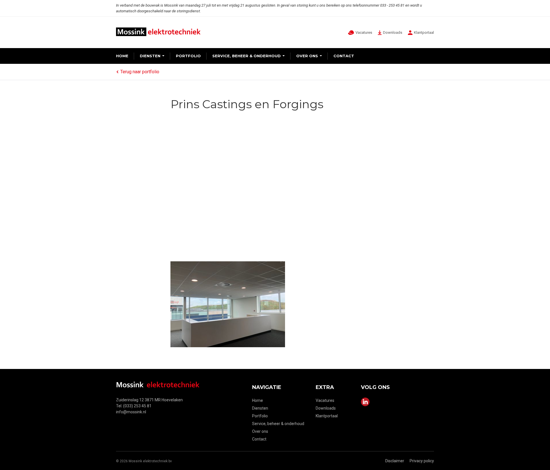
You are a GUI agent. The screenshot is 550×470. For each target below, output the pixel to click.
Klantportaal (327, 416)
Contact (343, 56)
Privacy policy (422, 461)
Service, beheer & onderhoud (246, 56)
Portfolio (188, 56)
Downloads (326, 408)
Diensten (150, 56)
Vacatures (325, 400)
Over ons (307, 56)
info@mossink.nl (131, 412)
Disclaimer (394, 461)
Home (122, 56)
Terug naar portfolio (139, 71)
